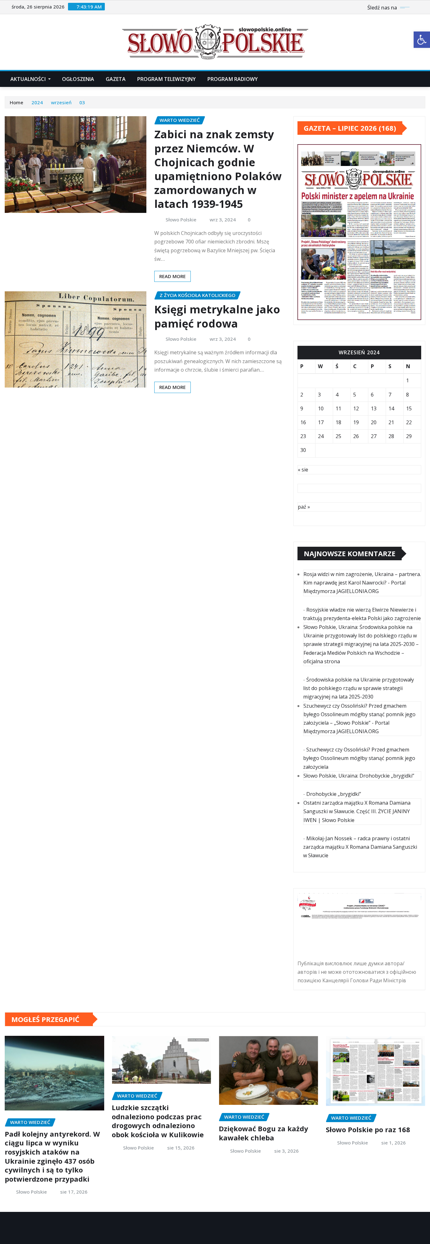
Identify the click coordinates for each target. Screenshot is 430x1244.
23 (303, 436)
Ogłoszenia (78, 79)
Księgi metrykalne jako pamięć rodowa (217, 316)
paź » (304, 506)
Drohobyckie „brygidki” (333, 793)
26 (356, 436)
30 (303, 450)
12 (356, 408)
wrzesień (61, 102)
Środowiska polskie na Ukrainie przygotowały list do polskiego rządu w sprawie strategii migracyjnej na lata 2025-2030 (358, 688)
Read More (172, 276)
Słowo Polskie (181, 219)
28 (391, 436)
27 (373, 436)
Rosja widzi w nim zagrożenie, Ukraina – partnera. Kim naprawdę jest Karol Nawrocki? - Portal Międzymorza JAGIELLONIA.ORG (362, 583)
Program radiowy (232, 79)
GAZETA (116, 79)
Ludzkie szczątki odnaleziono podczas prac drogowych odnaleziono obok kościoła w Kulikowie (158, 1121)
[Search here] (423, 79)
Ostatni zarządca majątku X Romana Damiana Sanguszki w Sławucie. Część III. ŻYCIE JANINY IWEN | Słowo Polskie (356, 811)
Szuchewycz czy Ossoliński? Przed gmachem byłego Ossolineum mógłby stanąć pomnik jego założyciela (359, 758)
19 (356, 422)
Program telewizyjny (166, 79)
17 (321, 422)
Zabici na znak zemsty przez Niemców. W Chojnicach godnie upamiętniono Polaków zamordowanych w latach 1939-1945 (218, 169)
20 (373, 422)
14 (391, 408)
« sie (303, 469)
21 (391, 422)
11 (338, 408)
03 (82, 102)
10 (321, 408)
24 (321, 436)
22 (409, 422)
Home (16, 102)
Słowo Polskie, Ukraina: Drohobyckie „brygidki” (358, 775)
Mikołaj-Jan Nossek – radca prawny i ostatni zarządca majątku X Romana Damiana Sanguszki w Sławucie (360, 847)
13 (373, 408)
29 (409, 436)
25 (338, 436)
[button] (422, 39)
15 (409, 408)
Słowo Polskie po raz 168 (368, 1129)
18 (338, 422)
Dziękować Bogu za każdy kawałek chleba (263, 1133)
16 (303, 422)
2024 (37, 102)
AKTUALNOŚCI (28, 79)
